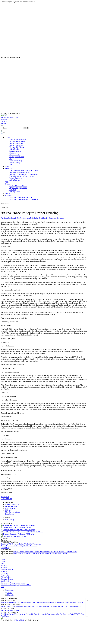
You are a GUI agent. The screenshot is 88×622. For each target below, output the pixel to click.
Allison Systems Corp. (12, 504)
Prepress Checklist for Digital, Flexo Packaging (19, 530)
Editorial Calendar (7, 569)
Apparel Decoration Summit (53, 606)
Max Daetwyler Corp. (12, 512)
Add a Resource (14, 180)
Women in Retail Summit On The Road (53, 614)
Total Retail (5, 610)
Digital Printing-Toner (16, 143)
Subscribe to (13, 583)
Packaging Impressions (37, 602)
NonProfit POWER (73, 614)
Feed (2, 587)
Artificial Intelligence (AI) (18, 139)
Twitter (9, 593)
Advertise (4, 567)
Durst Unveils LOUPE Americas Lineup (17, 527)
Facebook (10, 591)
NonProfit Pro (14, 610)
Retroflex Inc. (9, 514)
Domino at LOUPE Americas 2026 (15, 536)
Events (7, 184)
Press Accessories (15, 151)
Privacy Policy (6, 577)
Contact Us (4, 575)
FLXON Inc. (9, 510)
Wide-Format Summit (36, 606)
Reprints (4, 571)
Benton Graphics (11, 506)
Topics (7, 137)
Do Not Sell (5, 581)
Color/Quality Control (16, 157)
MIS (10, 159)
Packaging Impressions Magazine (20, 197)
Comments (60, 218)
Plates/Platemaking (15, 161)
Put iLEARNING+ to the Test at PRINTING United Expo (23, 532)
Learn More (5, 548)
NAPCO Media (19, 620)
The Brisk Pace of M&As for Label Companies (19, 525)
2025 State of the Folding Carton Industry (23, 174)
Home (3, 560)
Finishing (12, 153)
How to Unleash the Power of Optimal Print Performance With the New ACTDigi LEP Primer (45, 552)
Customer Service (7, 579)
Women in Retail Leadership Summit (26, 614)
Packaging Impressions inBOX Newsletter (23, 199)
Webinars (12, 190)
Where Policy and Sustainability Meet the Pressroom (19, 546)
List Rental (4, 573)
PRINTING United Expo (9, 117)
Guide (7, 166)
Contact (7, 193)
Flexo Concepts (10, 508)
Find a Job (4, 121)
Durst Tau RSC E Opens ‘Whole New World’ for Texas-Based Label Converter (40, 554)
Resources (8, 168)
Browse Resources (15, 178)
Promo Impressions (69, 602)
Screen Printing (14, 162)
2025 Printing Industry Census (19, 172)
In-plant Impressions (22, 602)
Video (7, 182)
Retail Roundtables (7, 614)
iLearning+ (4, 123)
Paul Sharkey (9, 520)
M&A (11, 164)
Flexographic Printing (16, 147)
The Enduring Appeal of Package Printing (23, 170)
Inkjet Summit (5, 606)
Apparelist (79, 602)
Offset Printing (14, 149)
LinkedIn (10, 595)
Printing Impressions (8, 602)
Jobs (2, 563)
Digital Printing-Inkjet (16, 145)
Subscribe (8, 195)
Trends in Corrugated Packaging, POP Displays (19, 534)
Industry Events (14, 192)
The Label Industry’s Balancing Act (21, 176)
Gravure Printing (15, 155)
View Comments (6, 499)
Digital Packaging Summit (18, 188)
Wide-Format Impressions (54, 602)
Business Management (17, 141)
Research (4, 119)
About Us (4, 565)
